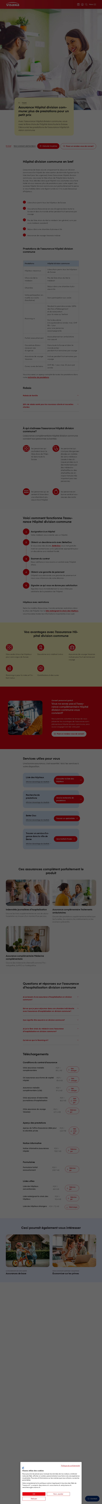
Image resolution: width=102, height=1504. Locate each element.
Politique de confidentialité (70, 1466)
